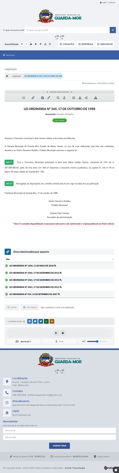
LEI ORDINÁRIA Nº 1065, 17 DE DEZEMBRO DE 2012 (34, 280)
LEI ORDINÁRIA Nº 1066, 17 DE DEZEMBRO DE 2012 (34, 273)
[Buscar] (113, 30)
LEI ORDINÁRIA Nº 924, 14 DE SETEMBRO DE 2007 (33, 294)
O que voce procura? (13, 30)
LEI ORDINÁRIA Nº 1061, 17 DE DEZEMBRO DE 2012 (34, 287)
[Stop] (63, 333)
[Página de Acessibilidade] (50, 44)
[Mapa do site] (45, 44)
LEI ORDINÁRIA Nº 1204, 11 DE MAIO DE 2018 (31, 265)
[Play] (56, 333)
